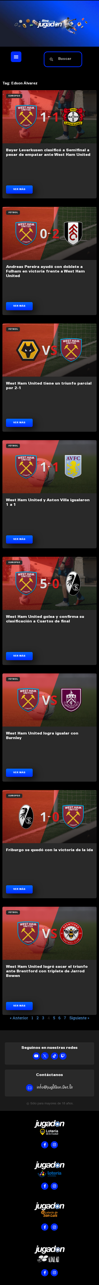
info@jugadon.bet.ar (55, 1087)
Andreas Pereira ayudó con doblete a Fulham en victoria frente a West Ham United (45, 271)
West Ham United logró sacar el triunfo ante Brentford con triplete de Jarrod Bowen (47, 971)
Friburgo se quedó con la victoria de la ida (49, 850)
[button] (16, 56)
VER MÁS (19, 189)
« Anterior (19, 1017)
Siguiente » (79, 1017)
